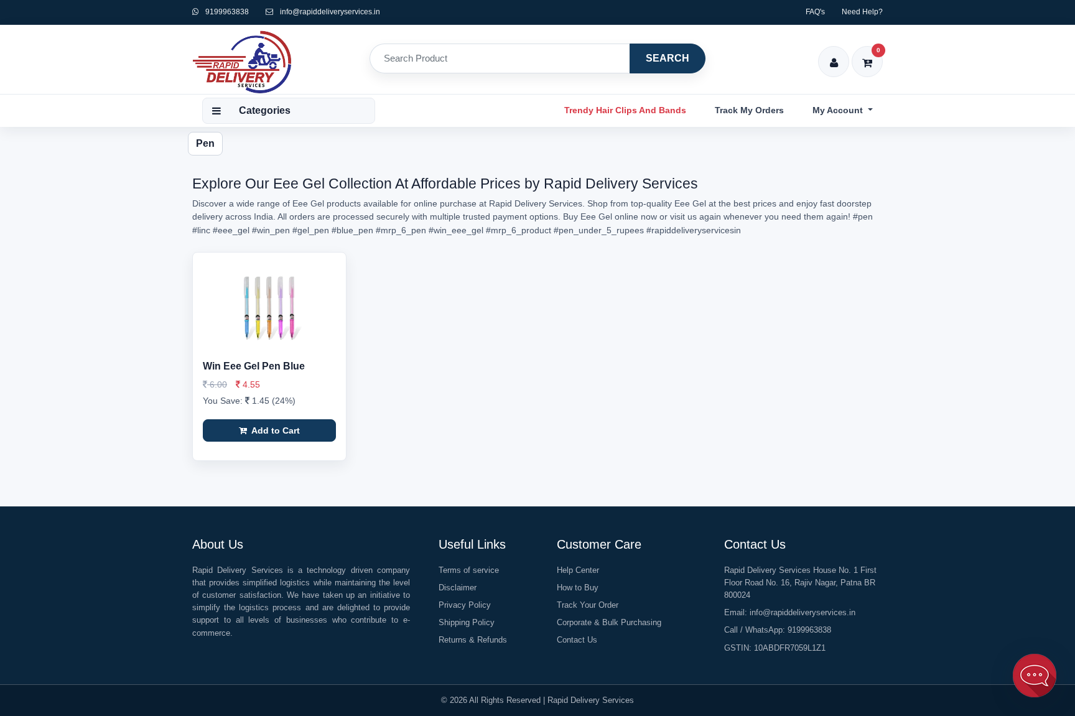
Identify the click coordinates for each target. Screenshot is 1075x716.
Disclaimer (458, 587)
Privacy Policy (465, 605)
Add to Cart (274, 430)
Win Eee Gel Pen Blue (254, 366)
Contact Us (577, 639)
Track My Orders (749, 110)
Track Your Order (587, 605)
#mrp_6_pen (401, 230)
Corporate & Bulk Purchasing (609, 622)
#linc (201, 230)
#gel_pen (310, 230)
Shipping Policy (467, 622)
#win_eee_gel (456, 230)
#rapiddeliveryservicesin (693, 230)
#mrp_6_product (518, 230)
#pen (863, 216)
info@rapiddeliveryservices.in (330, 11)
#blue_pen (352, 230)
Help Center (578, 570)
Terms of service (469, 570)
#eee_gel (231, 230)
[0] (867, 54)
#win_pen (271, 230)
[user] (834, 54)
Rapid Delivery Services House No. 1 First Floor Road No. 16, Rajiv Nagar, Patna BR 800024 (800, 582)
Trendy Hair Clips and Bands (625, 110)
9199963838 (226, 11)
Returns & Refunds (473, 639)
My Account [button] (838, 110)
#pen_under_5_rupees (599, 230)
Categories (265, 110)
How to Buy (577, 587)
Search (667, 58)
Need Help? (862, 11)
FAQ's (815, 11)
